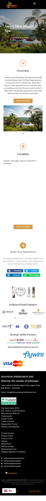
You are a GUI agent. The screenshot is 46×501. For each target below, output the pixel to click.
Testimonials (6, 416)
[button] (34, 3)
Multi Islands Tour (9, 449)
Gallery (4, 441)
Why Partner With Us (10, 413)
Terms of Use (6, 439)
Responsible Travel (9, 424)
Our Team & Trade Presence (13, 411)
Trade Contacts (7, 421)
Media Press (6, 444)
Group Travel (7, 419)
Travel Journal (7, 433)
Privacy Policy (7, 436)
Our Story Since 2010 (10, 408)
